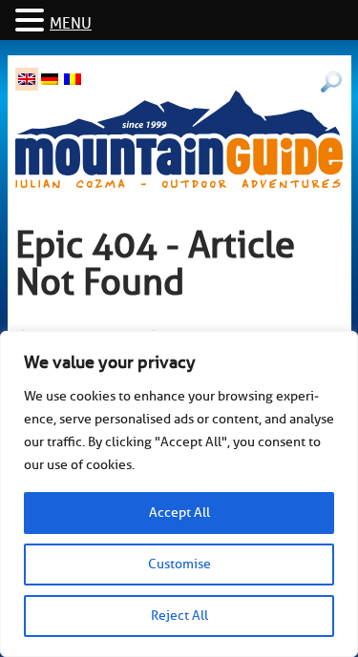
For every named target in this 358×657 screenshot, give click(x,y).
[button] (32, 21)
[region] (179, 494)
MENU (71, 23)
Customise (179, 564)
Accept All (179, 512)
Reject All (179, 615)
